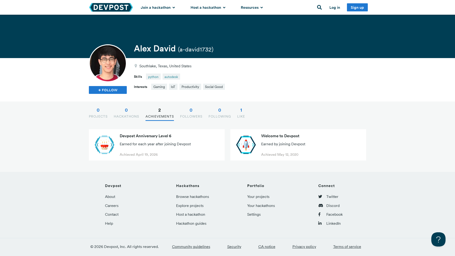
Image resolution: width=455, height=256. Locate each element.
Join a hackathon (156, 7)
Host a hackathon (206, 7)
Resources (250, 7)
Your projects (258, 196)
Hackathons (126, 113)
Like (241, 113)
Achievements (160, 113)
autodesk (171, 77)
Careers (111, 205)
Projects (98, 113)
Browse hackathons (192, 196)
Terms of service (347, 246)
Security (234, 246)
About (110, 196)
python (153, 77)
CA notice (266, 246)
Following (220, 113)
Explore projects (190, 205)
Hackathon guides (191, 223)
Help (109, 223)
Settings (254, 214)
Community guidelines (191, 246)
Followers (191, 113)
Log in (334, 7)
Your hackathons (261, 205)
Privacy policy (304, 246)
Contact (111, 214)
